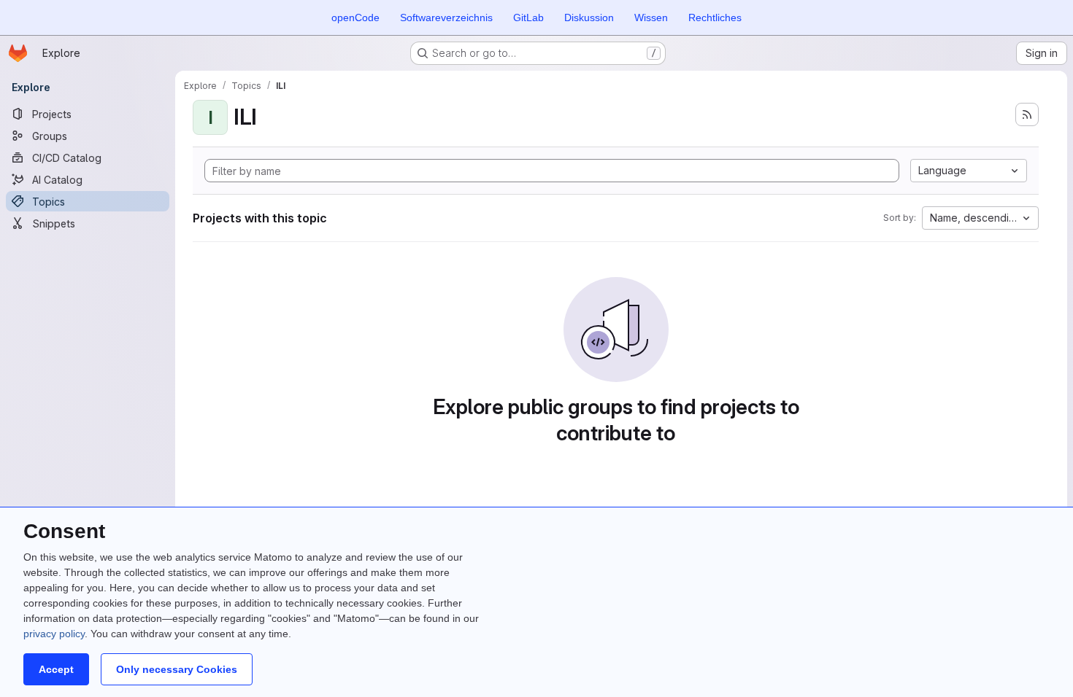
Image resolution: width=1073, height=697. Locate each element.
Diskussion (589, 17)
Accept (56, 669)
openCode (355, 17)
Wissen (651, 17)
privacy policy (54, 633)
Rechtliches (715, 17)
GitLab (528, 17)
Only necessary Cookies (176, 669)
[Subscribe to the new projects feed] (1027, 114)
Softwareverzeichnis (446, 17)
